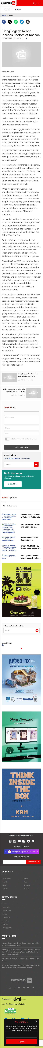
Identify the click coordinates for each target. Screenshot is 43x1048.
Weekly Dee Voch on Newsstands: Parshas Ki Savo (30, 558)
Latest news (12, 506)
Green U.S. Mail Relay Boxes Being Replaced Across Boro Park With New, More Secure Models (21, 966)
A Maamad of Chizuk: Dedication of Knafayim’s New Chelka (30, 540)
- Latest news (6, 878)
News (11, 15)
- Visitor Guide (6, 911)
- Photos (25, 878)
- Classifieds (6, 907)
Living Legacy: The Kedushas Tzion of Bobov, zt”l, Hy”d (27, 375)
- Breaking (5, 882)
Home (4, 15)
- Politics (4, 885)
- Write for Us (6, 917)
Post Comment (21, 447)
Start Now (13, 484)
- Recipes (26, 889)
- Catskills (5, 889)
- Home (4, 904)
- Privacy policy (6, 928)
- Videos (25, 882)
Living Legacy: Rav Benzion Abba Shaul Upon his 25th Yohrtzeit (14, 390)
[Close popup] (36, 1021)
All (4, 506)
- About (4, 914)
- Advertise (5, 921)
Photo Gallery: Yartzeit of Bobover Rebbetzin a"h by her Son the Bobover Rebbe (20, 944)
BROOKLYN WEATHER (19, 9)
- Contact (5, 924)
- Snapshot (26, 885)
